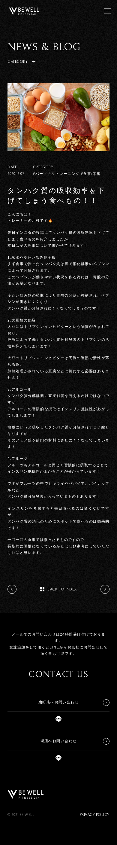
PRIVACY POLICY (95, 815)
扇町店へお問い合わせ (58, 702)
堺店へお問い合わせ (58, 741)
